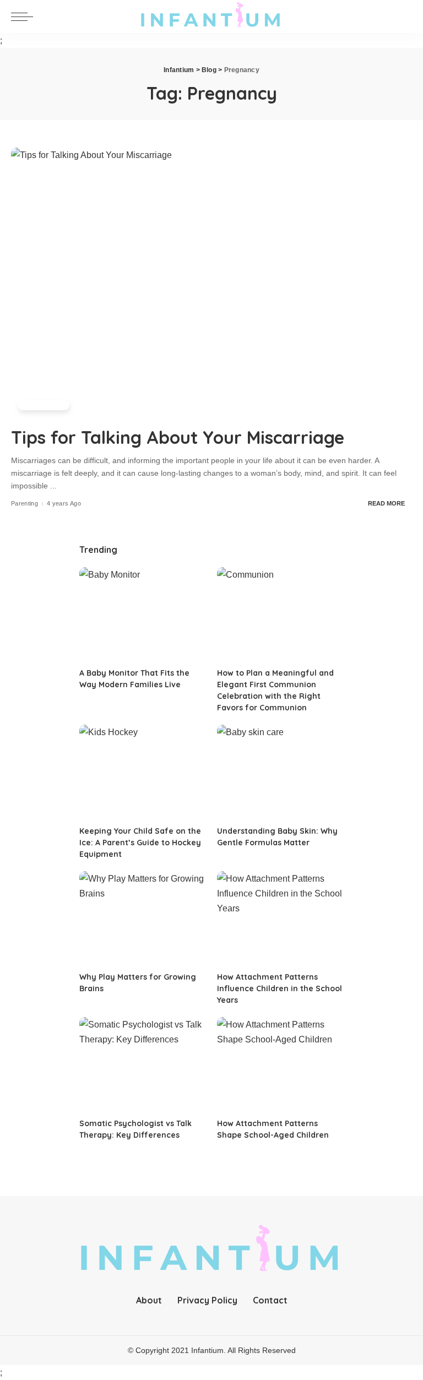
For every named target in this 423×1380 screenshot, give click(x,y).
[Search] (402, 16)
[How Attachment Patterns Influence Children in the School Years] (280, 918)
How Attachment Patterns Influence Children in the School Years (279, 988)
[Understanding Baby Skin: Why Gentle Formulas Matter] (280, 772)
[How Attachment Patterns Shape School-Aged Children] (280, 1064)
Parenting (43, 404)
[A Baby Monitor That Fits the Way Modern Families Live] (142, 614)
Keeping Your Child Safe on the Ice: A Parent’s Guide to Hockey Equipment (140, 842)
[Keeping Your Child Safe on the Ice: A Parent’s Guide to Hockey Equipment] (142, 772)
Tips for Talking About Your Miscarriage (180, 437)
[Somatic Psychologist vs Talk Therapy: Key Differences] (142, 1064)
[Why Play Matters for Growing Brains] (142, 918)
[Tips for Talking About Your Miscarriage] (211, 283)
